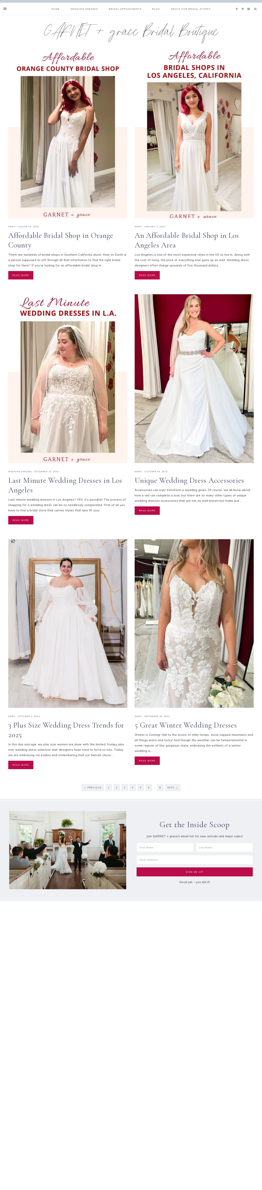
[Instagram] (249, 4)
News (11, 226)
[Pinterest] (243, 4)
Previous (92, 787)
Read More (20, 275)
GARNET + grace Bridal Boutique (131, 33)
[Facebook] (237, 4)
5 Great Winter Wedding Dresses (186, 725)
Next (172, 787)
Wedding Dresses (20, 471)
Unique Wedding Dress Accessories (189, 480)
